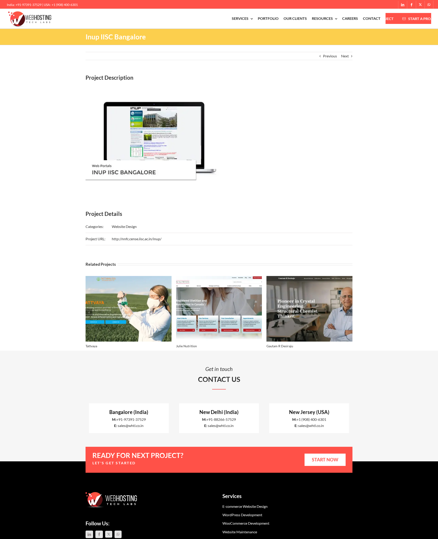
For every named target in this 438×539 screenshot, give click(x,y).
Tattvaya (91, 346)
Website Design (124, 226)
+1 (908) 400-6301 (311, 419)
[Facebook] (99, 534)
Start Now (325, 459)
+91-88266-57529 (221, 419)
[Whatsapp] (118, 534)
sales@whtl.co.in (130, 425)
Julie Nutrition (186, 346)
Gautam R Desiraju (279, 346)
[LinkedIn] (89, 534)
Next (345, 56)
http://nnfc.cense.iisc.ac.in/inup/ (137, 239)
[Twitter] (108, 534)
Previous (330, 56)
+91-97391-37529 (131, 419)
